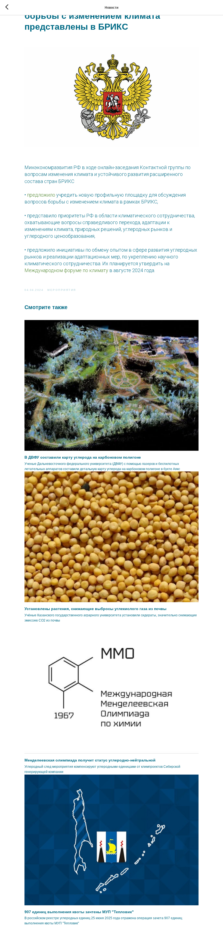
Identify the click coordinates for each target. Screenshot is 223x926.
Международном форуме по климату (66, 270)
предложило (41, 195)
